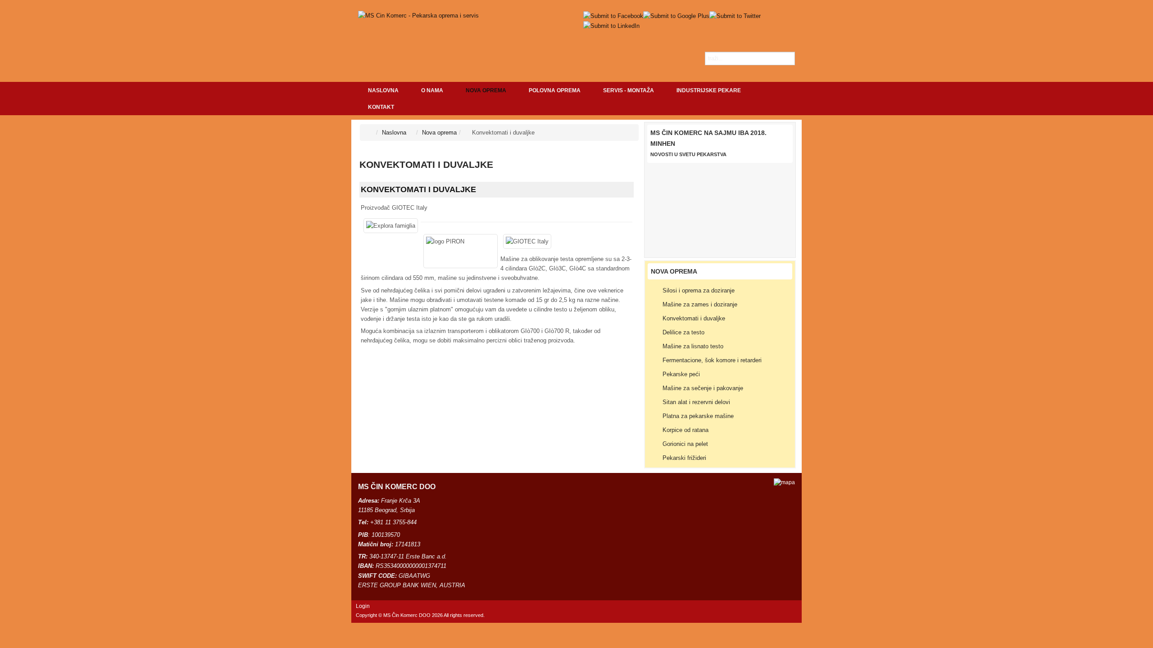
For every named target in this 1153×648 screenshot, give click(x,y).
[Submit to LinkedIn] (611, 25)
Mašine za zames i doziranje (700, 304)
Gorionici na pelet (685, 444)
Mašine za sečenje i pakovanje (703, 388)
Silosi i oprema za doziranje (699, 290)
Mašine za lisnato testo (693, 346)
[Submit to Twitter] (735, 15)
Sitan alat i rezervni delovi (696, 402)
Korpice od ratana (685, 430)
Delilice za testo (683, 332)
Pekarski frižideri (684, 457)
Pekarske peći (681, 374)
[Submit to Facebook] (613, 15)
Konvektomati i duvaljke (418, 189)
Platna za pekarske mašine (698, 416)
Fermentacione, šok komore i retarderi (712, 360)
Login (363, 606)
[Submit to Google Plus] (676, 15)
